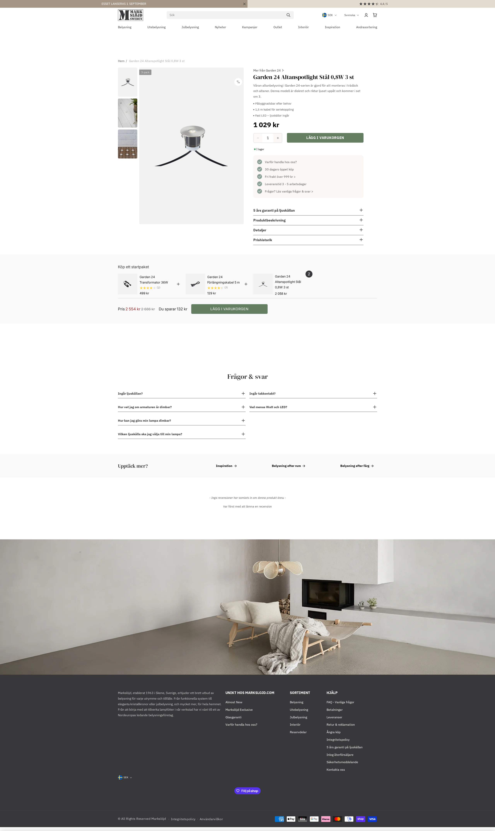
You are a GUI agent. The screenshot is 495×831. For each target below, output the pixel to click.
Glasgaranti (233, 717)
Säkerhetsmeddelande (342, 762)
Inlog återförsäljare (340, 755)
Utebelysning (299, 710)
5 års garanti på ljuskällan (345, 747)
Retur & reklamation (341, 724)
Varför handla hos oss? (281, 162)
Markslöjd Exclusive (239, 710)
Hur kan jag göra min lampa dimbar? (144, 420)
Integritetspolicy (338, 740)
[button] (375, 15)
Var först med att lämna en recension (247, 506)
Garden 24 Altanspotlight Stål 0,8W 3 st (157, 61)
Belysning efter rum (286, 466)
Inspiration (224, 466)
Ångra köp (334, 732)
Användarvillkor (211, 819)
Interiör (295, 724)
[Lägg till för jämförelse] (238, 82)
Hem (121, 61)
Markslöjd (158, 819)
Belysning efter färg (354, 466)
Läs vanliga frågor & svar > (294, 191)
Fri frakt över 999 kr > (280, 177)
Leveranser (334, 717)
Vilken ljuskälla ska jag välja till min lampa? (150, 434)
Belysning (296, 702)
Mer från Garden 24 (267, 70)
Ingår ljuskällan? (130, 393)
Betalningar (335, 710)
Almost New (233, 702)
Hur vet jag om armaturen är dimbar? (145, 407)
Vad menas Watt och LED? (268, 407)
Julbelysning (298, 717)
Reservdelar (298, 732)
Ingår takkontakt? (262, 393)
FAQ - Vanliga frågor (340, 702)
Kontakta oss (336, 769)
